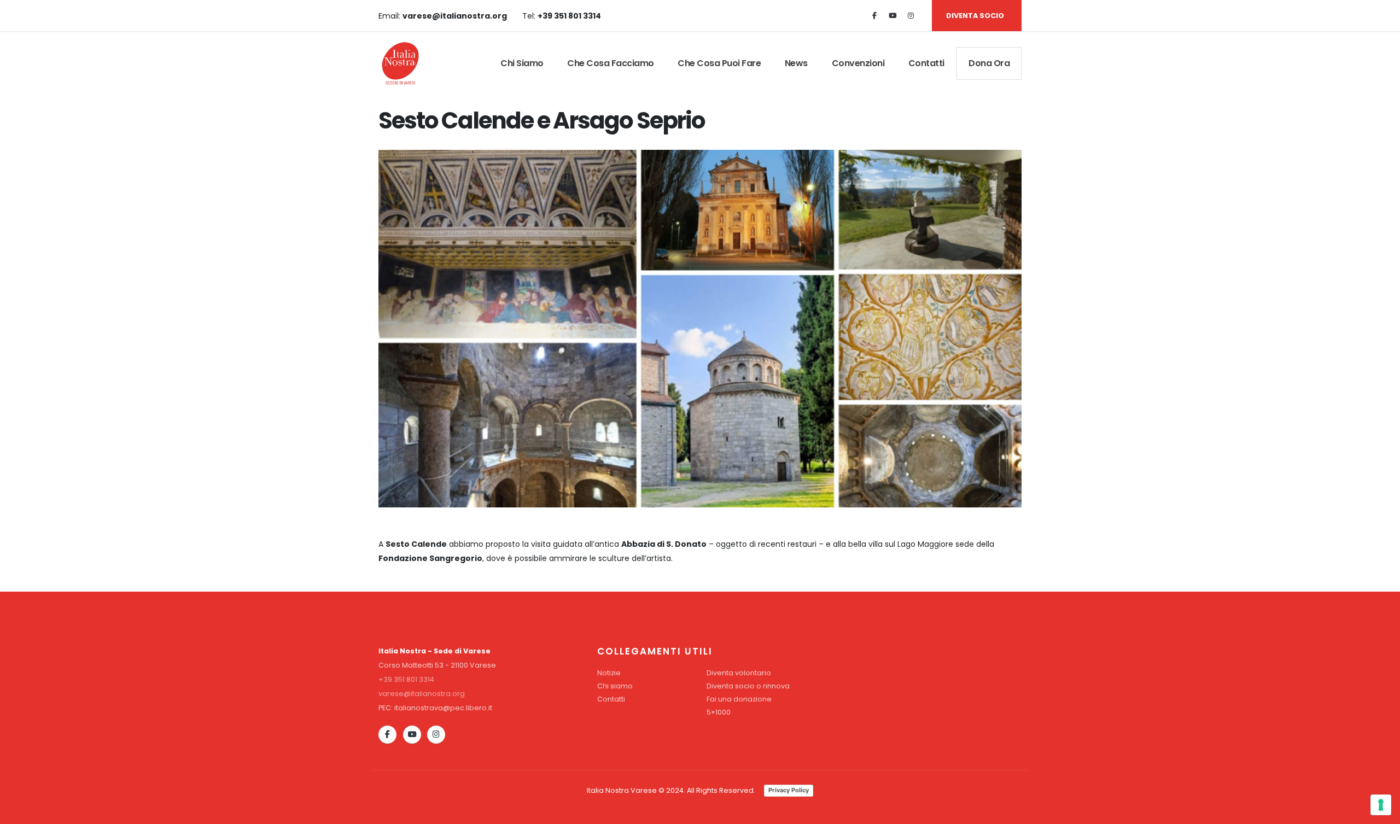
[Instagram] (910, 16)
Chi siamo (522, 63)
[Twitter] (892, 16)
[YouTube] (412, 735)
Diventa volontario (739, 672)
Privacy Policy (788, 790)
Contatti (926, 63)
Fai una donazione (739, 699)
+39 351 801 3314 (406, 679)
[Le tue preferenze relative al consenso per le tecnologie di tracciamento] (1380, 804)
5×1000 (719, 712)
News (796, 63)
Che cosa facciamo (610, 63)
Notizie (609, 672)
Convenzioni (858, 63)
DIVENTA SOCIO (975, 15)
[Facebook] (874, 16)
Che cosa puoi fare (719, 63)
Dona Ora (989, 63)
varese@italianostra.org (421, 693)
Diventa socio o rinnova (748, 686)
